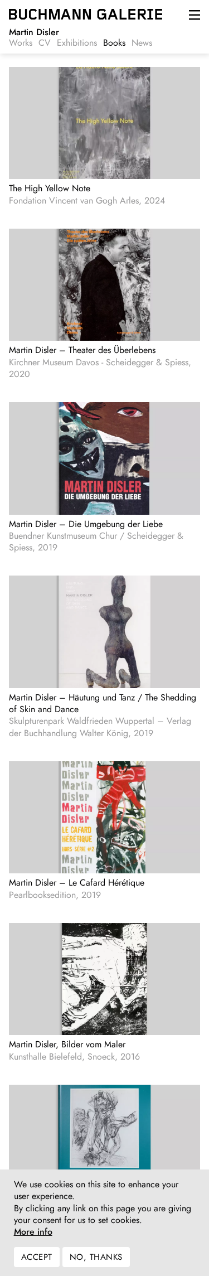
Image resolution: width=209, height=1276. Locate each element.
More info (33, 1232)
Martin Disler (34, 32)
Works (20, 42)
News (142, 42)
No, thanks (96, 1257)
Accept (36, 1257)
